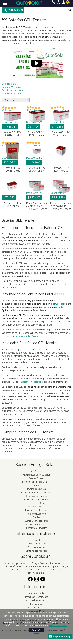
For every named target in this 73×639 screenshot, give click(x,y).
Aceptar (36, 630)
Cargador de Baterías (36, 496)
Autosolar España (36, 607)
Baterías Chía (9, 83)
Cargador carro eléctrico (36, 499)
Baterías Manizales (12, 87)
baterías (6, 356)
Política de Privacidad (36, 600)
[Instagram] (36, 581)
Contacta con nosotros (36, 550)
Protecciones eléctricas (36, 510)
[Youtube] (43, 581)
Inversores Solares (36, 489)
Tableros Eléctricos (36, 513)
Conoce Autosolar (36, 593)
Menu (5, 3)
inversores (60, 303)
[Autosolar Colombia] (29, 3)
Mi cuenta (63, 2)
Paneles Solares (36, 478)
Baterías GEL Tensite (27, 20)
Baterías (36, 485)
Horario (58, 2)
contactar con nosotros (29, 381)
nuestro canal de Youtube (27, 336)
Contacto (53, 2)
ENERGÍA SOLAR (16, 10)
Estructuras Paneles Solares (36, 481)
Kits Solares (36, 471)
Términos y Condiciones (36, 597)
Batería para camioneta (14, 90)
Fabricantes (36, 604)
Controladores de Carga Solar (36, 492)
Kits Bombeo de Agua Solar (36, 474)
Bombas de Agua (36, 503)
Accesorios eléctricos (36, 524)
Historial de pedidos (36, 543)
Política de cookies (36, 547)
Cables (36, 517)
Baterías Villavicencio (12, 93)
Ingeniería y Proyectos (36, 528)
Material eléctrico (36, 506)
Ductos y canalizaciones (36, 520)
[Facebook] (30, 581)
